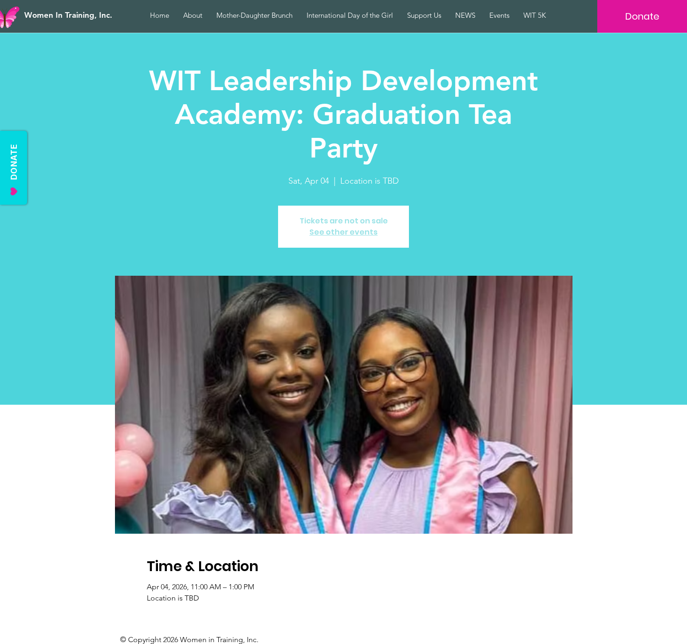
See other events (343, 232)
